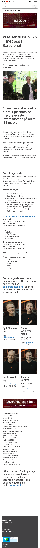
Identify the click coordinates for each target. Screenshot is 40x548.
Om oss (4, 546)
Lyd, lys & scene (7, 10)
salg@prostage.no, (13, 286)
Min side (5, 544)
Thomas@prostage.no (28, 389)
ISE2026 (17, 10)
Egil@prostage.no (9, 337)
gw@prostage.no (31, 343)
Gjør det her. (17, 485)
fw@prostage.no (13, 384)
